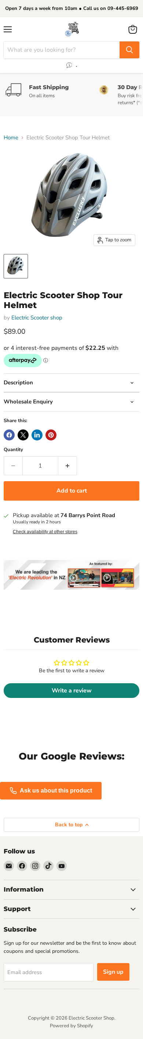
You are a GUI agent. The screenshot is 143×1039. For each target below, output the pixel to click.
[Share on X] (23, 434)
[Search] (129, 49)
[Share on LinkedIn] (37, 434)
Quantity (13, 450)
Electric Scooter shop (36, 317)
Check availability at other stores (45, 531)
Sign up (113, 972)
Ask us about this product (56, 790)
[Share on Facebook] (9, 434)
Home (11, 138)
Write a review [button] (72, 691)
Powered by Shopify (71, 1025)
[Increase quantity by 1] (67, 465)
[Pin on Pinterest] (50, 434)
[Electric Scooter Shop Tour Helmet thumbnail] (15, 266)
